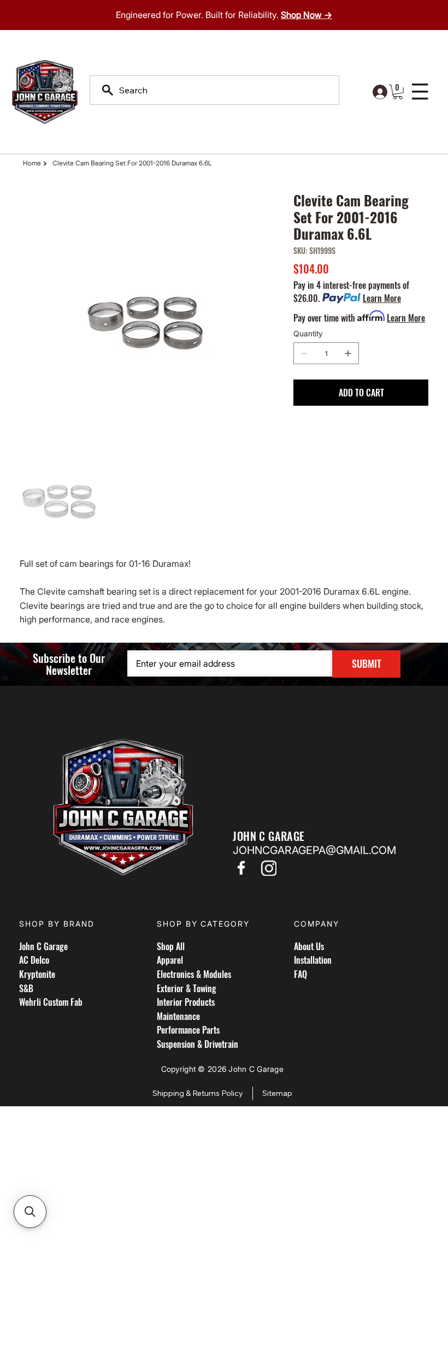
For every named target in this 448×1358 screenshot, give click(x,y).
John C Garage (43, 946)
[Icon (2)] (268, 867)
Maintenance (178, 1016)
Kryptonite (37, 974)
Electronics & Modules (194, 974)
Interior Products (186, 1002)
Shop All (171, 946)
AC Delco (34, 959)
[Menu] (420, 92)
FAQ (300, 974)
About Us (309, 946)
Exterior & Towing (186, 988)
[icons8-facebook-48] (241, 867)
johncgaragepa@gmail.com (314, 850)
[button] (397, 92)
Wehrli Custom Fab (50, 1002)
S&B (26, 988)
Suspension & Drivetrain (197, 1044)
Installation (313, 959)
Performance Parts (188, 1029)
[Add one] (348, 353)
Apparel (170, 959)
